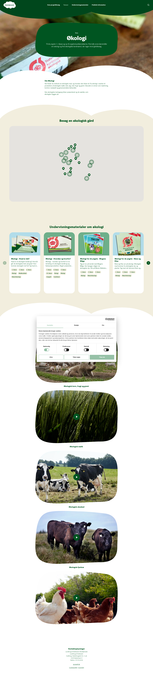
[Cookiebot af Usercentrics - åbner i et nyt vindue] (106, 319)
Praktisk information (99, 5)
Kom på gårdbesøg (53, 5)
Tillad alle (102, 357)
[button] (72, 150)
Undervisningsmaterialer (80, 5)
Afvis (51, 357)
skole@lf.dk (76, 664)
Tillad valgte (76, 357)
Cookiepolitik (73, 667)
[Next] (148, 263)
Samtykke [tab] (50, 325)
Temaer (65, 5)
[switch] (66, 349)
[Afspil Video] (76, 417)
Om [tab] (103, 325)
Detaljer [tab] (76, 325)
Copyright (81, 667)
